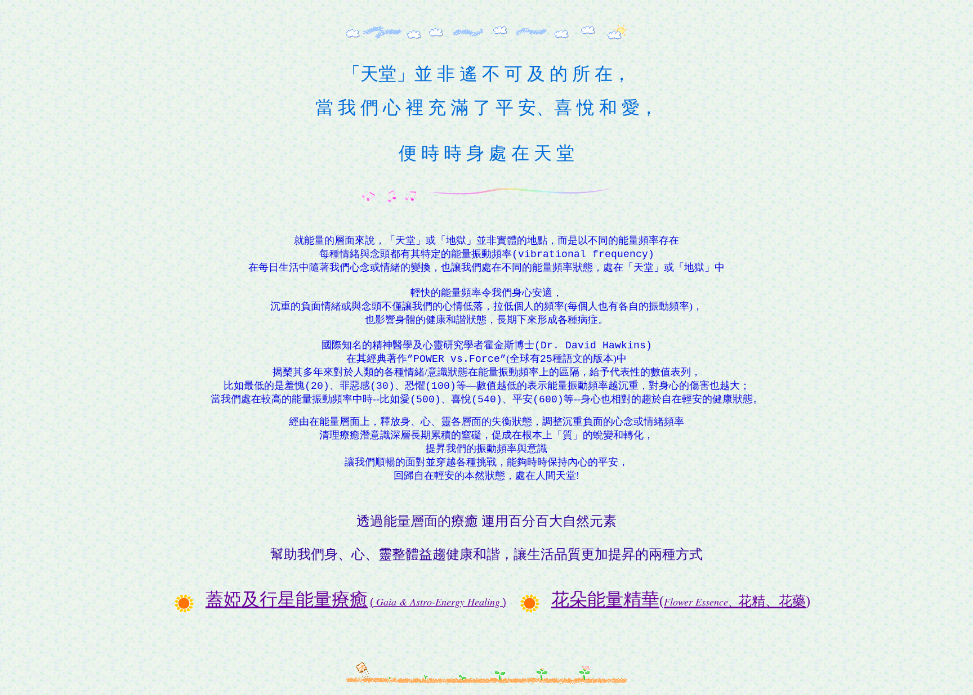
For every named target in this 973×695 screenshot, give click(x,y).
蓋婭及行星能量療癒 (287, 599)
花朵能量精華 (680, 599)
